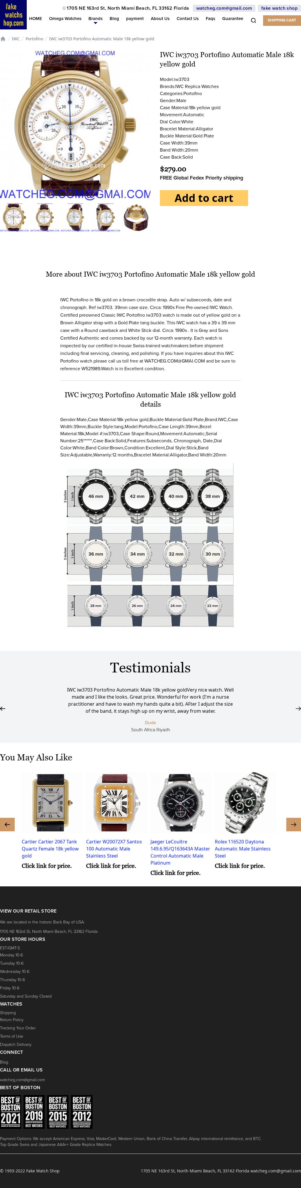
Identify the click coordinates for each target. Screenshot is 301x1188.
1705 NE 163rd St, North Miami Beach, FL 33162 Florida (128, 8)
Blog (114, 18)
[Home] (3, 39)
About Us (160, 18)
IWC (16, 38)
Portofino (34, 38)
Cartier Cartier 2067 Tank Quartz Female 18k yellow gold (50, 848)
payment (135, 18)
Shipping (8, 1012)
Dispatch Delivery (15, 1044)
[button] (95, 19)
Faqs (210, 18)
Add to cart (204, 198)
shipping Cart (282, 20)
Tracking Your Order (18, 1028)
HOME (35, 18)
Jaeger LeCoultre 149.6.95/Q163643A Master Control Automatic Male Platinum (180, 852)
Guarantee (232, 18)
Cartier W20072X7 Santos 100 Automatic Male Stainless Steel (114, 848)
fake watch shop (279, 8)
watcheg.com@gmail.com (224, 8)
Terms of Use (11, 1036)
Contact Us (188, 18)
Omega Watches (65, 18)
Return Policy (12, 1019)
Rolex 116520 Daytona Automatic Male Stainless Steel (243, 848)
